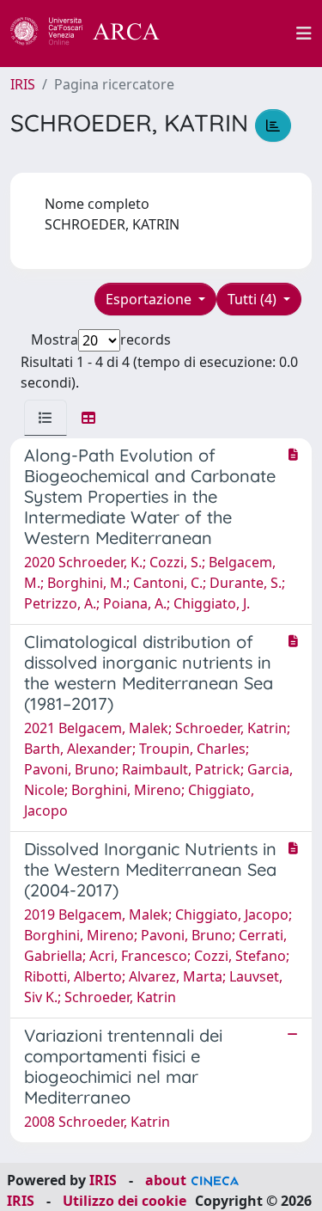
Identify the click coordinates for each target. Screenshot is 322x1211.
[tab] (45, 418)
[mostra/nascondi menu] (304, 33)
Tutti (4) (254, 299)
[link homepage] (94, 33)
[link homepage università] (238, 33)
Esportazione (150, 299)
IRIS (22, 84)
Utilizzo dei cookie (124, 1200)
